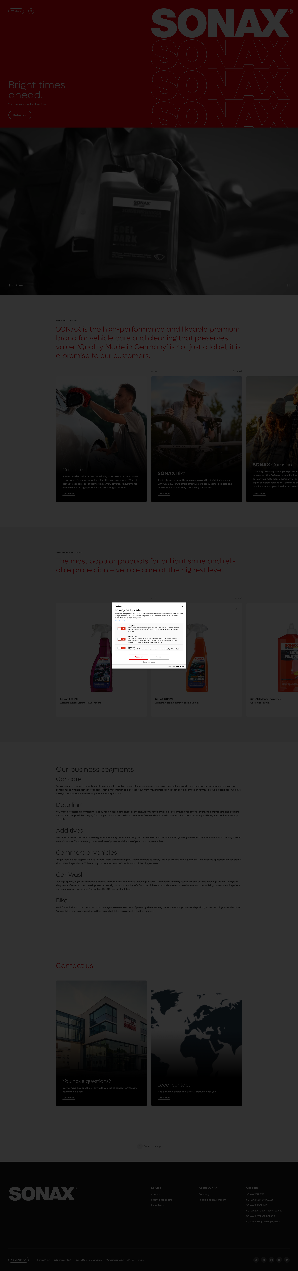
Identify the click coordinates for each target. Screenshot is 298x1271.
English (118, 606)
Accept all (138, 657)
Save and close (149, 662)
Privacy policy (120, 620)
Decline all (159, 657)
